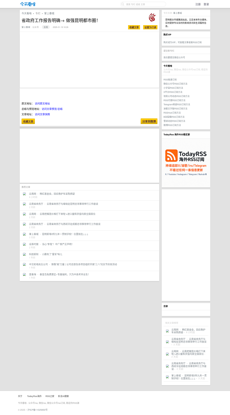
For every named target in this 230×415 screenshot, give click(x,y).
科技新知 (33, 254)
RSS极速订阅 (170, 79)
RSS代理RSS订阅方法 (174, 100)
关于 (20, 396)
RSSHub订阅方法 (172, 112)
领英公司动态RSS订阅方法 (177, 96)
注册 (198, 4)
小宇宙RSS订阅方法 (173, 87)
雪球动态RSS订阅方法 (174, 120)
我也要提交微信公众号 (174, 57)
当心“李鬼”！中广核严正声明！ (58, 244)
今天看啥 (27, 13)
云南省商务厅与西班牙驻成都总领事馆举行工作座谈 (188, 365)
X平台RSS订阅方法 (173, 91)
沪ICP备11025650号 (37, 409)
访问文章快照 (42, 114)
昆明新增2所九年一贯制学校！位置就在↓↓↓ (189, 377)
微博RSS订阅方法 (172, 125)
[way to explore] (28, 5)
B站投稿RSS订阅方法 (174, 116)
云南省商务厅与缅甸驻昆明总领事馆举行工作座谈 (188, 340)
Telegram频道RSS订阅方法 (177, 104)
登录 (206, 4)
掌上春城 (177, 12)
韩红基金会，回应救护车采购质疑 (57, 193)
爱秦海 (32, 274)
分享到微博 (149, 121)
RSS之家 (49, 396)
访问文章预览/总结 (52, 108)
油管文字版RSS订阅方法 (175, 108)
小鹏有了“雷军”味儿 (52, 254)
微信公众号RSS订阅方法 (175, 83)
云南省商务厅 (178, 338)
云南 (46, 27)
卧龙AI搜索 (63, 396)
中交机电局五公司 (38, 264)
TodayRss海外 (34, 396)
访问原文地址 (42, 103)
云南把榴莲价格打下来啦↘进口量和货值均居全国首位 (188, 352)
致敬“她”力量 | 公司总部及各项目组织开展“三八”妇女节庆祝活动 (84, 264)
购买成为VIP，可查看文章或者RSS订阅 (183, 42)
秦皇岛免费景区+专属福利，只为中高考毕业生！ (65, 274)
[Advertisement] (186, 245)
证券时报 (33, 244)
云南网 (174, 329)
